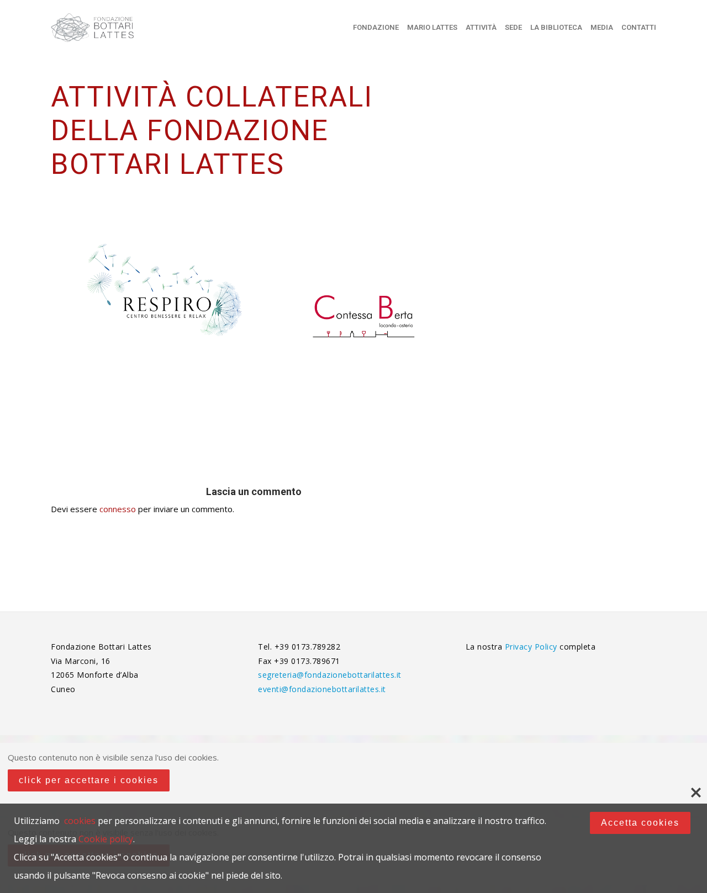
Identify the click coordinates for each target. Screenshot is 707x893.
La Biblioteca (556, 27)
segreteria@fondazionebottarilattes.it (330, 674)
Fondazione (376, 27)
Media (601, 27)
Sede (513, 27)
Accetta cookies (640, 822)
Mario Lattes (432, 27)
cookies (80, 821)
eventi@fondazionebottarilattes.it (322, 689)
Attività (481, 27)
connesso (117, 508)
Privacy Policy (532, 646)
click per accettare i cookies (89, 780)
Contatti (638, 27)
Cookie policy (105, 839)
